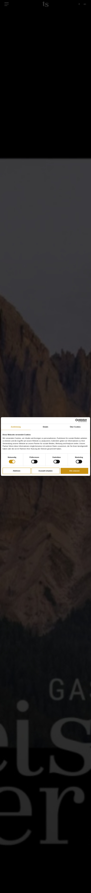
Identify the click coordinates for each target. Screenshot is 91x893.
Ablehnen (16, 471)
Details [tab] (45, 427)
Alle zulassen (74, 471)
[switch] (34, 461)
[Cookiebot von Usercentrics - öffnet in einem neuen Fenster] (78, 420)
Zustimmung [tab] (16, 427)
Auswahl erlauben (45, 471)
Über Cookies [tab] (75, 427)
